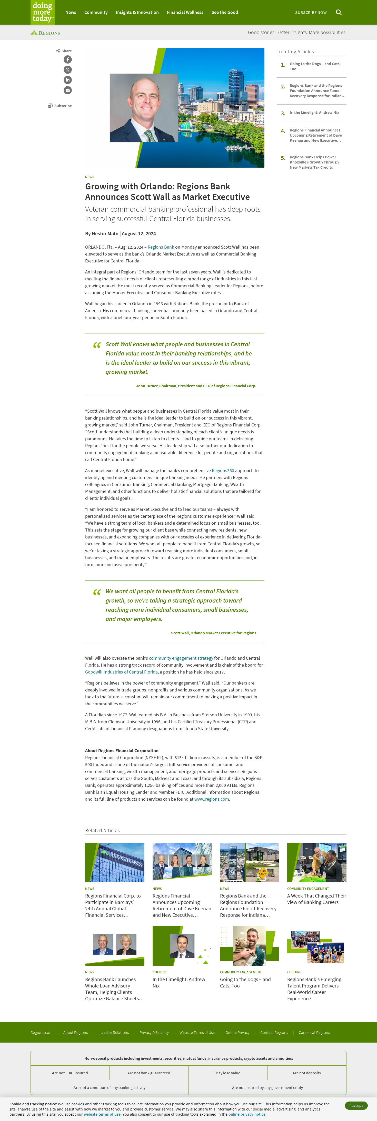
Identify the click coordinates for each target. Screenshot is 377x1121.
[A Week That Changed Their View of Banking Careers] (316, 862)
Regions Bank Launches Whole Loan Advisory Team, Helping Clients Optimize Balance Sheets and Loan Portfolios (112, 989)
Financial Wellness (185, 12)
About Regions (75, 1032)
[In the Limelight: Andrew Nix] (182, 946)
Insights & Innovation (137, 12)
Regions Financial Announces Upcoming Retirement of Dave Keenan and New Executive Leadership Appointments (316, 135)
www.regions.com (211, 799)
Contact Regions (274, 1032)
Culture (160, 972)
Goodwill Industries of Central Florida (121, 672)
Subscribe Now (311, 12)
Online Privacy (237, 1032)
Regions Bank (161, 247)
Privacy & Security (155, 1032)
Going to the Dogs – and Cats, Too (315, 66)
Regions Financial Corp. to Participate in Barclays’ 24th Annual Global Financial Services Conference (113, 905)
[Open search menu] (338, 12)
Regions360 (223, 470)
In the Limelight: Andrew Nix (314, 112)
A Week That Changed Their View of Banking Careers (316, 898)
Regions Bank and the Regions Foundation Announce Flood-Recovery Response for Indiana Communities (317, 90)
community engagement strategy (181, 658)
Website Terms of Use (197, 1032)
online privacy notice (247, 1114)
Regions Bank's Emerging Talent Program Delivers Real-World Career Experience (314, 989)
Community (96, 12)
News (70, 12)
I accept (356, 1105)
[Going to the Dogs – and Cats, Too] (249, 946)
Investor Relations (114, 1032)
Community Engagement (308, 888)
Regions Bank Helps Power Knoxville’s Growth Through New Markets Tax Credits (314, 162)
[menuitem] (70, 12)
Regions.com (42, 1032)
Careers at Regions (314, 1032)
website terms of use (102, 1114)
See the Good (225, 12)
